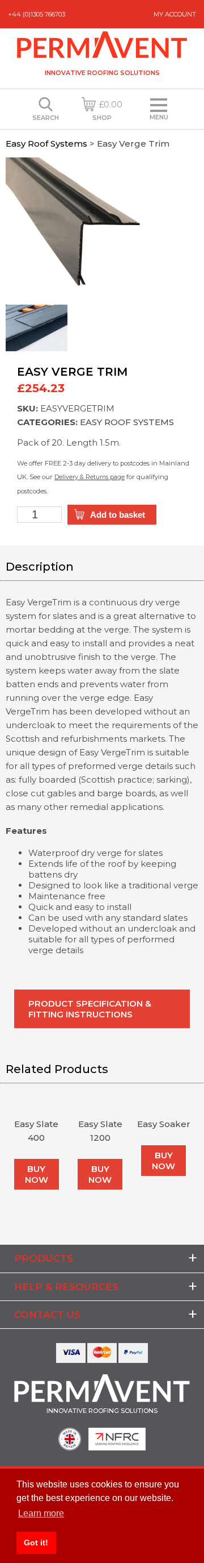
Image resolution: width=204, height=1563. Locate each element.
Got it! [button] (36, 1542)
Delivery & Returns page (89, 477)
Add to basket (117, 514)
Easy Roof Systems (46, 143)
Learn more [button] (41, 1513)
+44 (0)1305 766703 (36, 14)
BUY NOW (36, 1174)
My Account (175, 14)
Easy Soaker (163, 1124)
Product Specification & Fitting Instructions (89, 1009)
